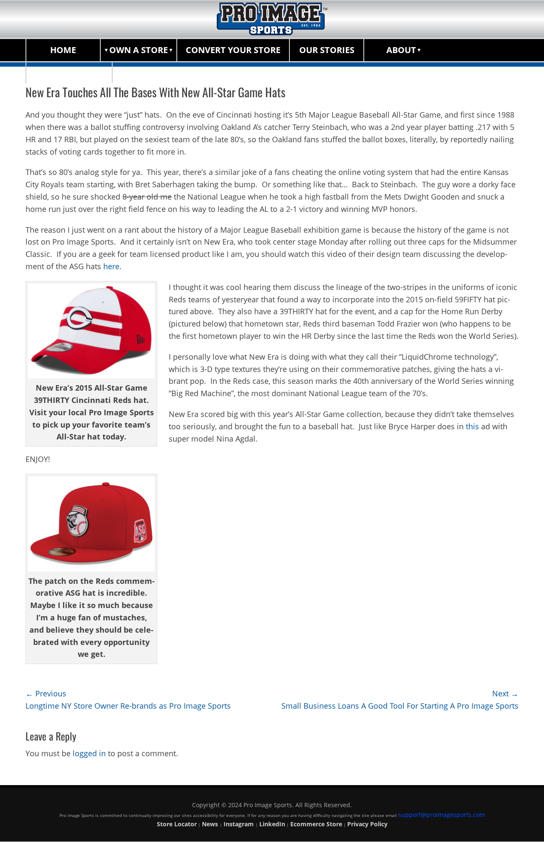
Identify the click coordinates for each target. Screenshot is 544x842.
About (401, 50)
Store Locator (69, 72)
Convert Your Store (233, 50)
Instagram (239, 824)
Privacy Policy (367, 824)
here (111, 266)
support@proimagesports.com (441, 815)
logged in (89, 753)
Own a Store (138, 50)
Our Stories (326, 50)
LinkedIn (272, 824)
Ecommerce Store (316, 824)
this (472, 426)
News (211, 824)
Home (63, 50)
